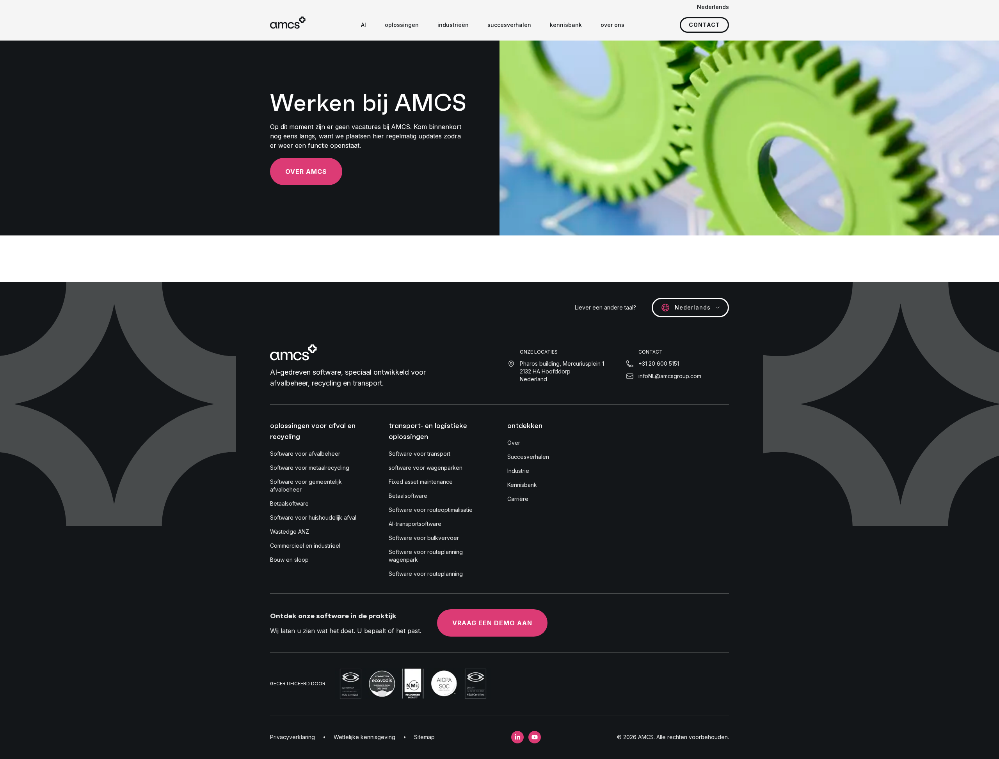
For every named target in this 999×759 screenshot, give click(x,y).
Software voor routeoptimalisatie (431, 509)
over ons (612, 24)
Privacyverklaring (292, 737)
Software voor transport (419, 453)
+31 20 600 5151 (658, 363)
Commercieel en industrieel (305, 545)
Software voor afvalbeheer (305, 453)
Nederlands (713, 7)
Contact (704, 24)
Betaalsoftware (289, 503)
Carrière (517, 498)
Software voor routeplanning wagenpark (426, 555)
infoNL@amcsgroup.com (669, 376)
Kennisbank (522, 484)
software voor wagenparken (425, 467)
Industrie (518, 470)
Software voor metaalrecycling (309, 467)
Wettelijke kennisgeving (364, 737)
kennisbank (566, 24)
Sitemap (424, 737)
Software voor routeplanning (426, 573)
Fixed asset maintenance (421, 481)
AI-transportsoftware (415, 523)
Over (513, 442)
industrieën (453, 24)
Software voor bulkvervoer (424, 537)
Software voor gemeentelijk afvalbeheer (306, 485)
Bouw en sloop (289, 559)
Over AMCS (306, 171)
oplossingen (402, 24)
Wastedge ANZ (289, 531)
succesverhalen (509, 24)
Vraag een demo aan (492, 623)
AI (363, 24)
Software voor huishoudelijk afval (313, 517)
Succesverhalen (528, 456)
